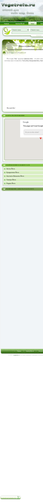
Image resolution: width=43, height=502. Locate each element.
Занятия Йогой (30, 351)
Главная (19, 351)
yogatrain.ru (16, 355)
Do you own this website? (32, 132)
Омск (12, 52)
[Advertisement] (21, 84)
